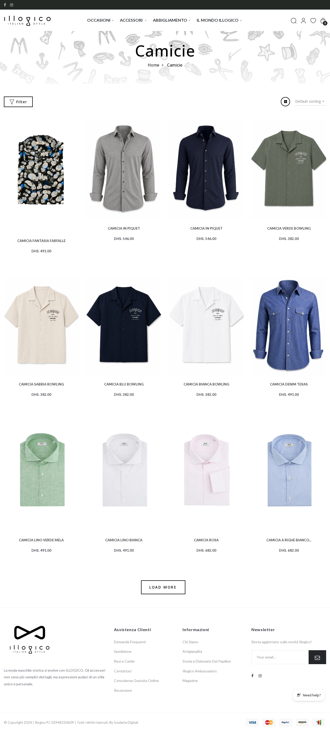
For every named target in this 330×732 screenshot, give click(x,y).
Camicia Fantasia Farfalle (41, 240)
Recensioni (123, 690)
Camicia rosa (206, 539)
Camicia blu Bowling (124, 384)
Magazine (190, 680)
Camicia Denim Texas (289, 384)
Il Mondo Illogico (217, 20)
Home (153, 65)
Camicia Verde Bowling (289, 228)
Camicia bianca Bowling (206, 384)
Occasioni (98, 20)
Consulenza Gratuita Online (136, 680)
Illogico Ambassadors (200, 671)
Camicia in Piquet (124, 228)
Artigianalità (192, 651)
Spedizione (122, 651)
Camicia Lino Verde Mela (41, 539)
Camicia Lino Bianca (123, 539)
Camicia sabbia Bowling (41, 384)
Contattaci (122, 671)
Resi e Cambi (124, 661)
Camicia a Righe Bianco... (288, 539)
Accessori (131, 20)
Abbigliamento (170, 20)
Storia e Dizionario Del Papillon (207, 661)
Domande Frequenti (130, 642)
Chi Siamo (190, 642)
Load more (163, 587)
